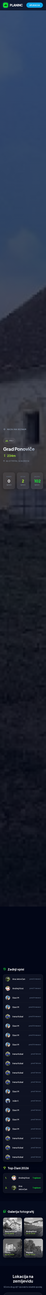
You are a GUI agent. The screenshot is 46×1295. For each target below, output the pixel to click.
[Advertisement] (23, 938)
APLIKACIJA (34, 5)
